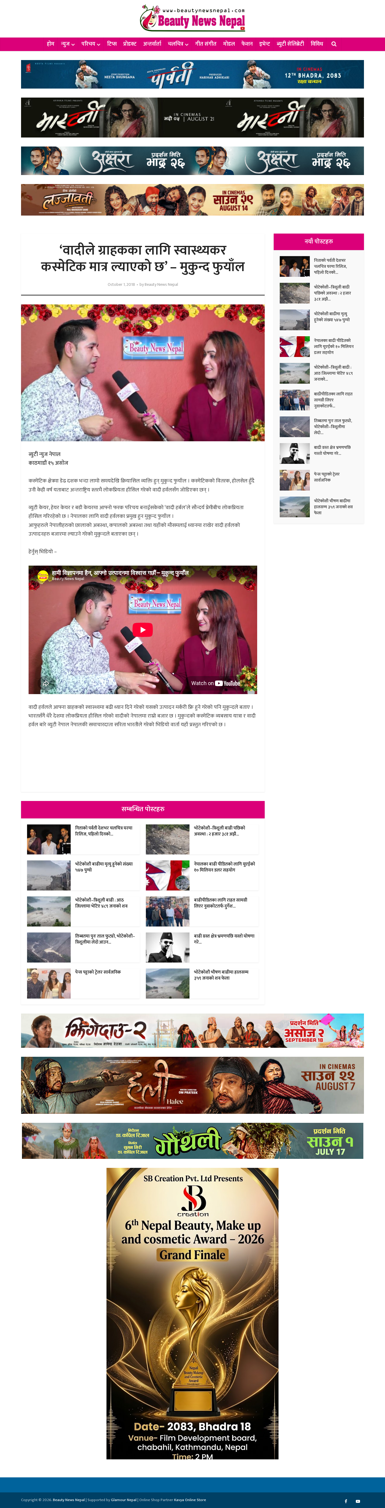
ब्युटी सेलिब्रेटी (290, 44)
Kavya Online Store (190, 1500)
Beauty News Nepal (161, 284)
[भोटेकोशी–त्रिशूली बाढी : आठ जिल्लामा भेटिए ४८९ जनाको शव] (297, 373)
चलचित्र (175, 44)
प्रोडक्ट (130, 44)
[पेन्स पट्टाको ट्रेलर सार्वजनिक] (297, 480)
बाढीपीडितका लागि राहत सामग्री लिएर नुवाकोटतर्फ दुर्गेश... (220, 903)
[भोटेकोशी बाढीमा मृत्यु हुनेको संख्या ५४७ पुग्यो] (297, 320)
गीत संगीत (206, 44)
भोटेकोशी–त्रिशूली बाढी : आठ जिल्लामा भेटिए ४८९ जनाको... (333, 373)
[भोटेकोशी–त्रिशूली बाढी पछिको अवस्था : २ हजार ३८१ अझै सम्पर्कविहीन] (297, 293)
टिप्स (112, 44)
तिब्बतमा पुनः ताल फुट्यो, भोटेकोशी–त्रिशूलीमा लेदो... (333, 426)
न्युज (65, 44)
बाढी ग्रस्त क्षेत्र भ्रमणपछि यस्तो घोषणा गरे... (224, 939)
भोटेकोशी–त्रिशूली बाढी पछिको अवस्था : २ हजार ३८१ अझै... (219, 831)
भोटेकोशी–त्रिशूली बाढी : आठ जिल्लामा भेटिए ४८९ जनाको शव (101, 903)
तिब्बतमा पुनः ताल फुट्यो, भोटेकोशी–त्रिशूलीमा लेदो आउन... (105, 939)
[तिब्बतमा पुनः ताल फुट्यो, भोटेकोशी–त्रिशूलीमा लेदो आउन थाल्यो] (297, 426)
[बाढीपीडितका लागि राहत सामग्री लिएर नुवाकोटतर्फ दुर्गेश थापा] (297, 400)
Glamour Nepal (124, 1500)
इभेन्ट (264, 44)
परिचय (88, 44)
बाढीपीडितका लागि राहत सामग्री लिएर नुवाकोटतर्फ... (333, 400)
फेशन (247, 44)
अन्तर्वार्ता (152, 44)
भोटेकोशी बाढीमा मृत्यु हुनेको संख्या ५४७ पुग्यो (104, 867)
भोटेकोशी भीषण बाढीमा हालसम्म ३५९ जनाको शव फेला (221, 975)
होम (50, 44)
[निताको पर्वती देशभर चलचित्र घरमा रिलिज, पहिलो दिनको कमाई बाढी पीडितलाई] (297, 266)
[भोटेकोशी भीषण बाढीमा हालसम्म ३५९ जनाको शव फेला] (297, 507)
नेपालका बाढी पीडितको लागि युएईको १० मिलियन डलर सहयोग (224, 867)
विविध (317, 44)
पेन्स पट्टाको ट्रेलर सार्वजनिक (98, 972)
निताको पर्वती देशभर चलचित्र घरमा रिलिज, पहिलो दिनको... (103, 831)
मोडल (229, 44)
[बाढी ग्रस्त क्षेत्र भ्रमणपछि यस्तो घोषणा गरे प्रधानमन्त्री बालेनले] (297, 453)
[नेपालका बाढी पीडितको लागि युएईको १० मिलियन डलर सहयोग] (297, 346)
